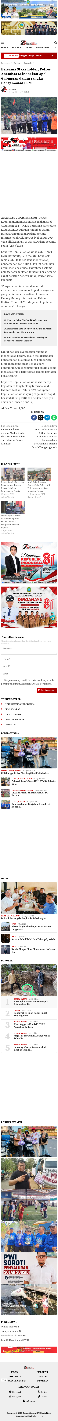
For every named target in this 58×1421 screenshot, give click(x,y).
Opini (3, 916)
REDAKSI (43, 1376)
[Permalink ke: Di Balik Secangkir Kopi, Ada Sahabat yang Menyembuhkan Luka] (29, 898)
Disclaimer (15, 1376)
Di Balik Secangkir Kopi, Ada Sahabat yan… (24, 918)
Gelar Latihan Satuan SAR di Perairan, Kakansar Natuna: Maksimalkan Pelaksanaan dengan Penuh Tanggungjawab (44, 436)
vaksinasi (11, 724)
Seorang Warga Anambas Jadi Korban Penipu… (30, 1048)
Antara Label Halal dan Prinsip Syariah (33, 939)
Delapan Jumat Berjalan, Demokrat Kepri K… (30, 805)
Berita (4, 771)
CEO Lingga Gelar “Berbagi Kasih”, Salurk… (25, 773)
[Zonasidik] (29, 42)
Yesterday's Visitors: (12, 1335)
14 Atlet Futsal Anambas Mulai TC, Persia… (29, 794)
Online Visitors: (9, 1326)
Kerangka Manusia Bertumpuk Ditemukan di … (31, 1003)
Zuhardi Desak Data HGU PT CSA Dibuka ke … (33, 782)
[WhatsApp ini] (54, 417)
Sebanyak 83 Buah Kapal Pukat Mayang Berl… (30, 1014)
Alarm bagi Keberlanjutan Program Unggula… (31, 928)
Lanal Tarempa (13, 714)
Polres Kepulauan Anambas (20, 704)
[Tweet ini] (41, 417)
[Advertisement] (29, 183)
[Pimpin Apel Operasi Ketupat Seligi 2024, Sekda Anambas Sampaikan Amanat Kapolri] (13, 507)
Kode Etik (42, 1372)
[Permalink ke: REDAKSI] (5, 90)
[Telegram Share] (47, 417)
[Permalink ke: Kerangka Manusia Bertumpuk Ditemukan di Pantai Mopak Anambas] (29, 980)
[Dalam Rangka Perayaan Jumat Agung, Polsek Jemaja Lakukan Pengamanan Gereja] (13, 474)
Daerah (11, 771)
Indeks (14, 1372)
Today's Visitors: (10, 1331)
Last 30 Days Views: (11, 1340)
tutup (4, 1380)
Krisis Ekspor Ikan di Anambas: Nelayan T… (33, 950)
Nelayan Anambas (15, 719)
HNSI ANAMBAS (13, 709)
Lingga (18, 771)
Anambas (15, 790)
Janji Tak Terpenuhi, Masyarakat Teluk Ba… (32, 1037)
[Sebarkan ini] (34, 417)
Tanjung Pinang (14, 916)
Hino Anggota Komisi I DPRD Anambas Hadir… (29, 1025)
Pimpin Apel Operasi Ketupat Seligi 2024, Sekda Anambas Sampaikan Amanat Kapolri (11, 521)
